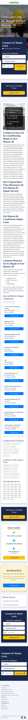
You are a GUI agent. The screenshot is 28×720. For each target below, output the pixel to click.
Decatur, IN (6, 452)
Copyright (22, 715)
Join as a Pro (14, 585)
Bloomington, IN (7, 465)
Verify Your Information (9, 302)
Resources (4, 687)
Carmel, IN (15, 465)
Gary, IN (14, 471)
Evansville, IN (7, 468)
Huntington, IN (14, 452)
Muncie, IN (6, 477)
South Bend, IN (14, 477)
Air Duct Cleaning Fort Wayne (10, 605)
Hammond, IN (7, 474)
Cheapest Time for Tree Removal (10, 695)
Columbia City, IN (8, 449)
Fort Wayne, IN (7, 471)
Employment (4, 707)
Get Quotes (20, 66)
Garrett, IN (12, 446)
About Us (3, 705)
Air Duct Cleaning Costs (7, 691)
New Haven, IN (7, 443)
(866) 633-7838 (14, 93)
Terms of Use (16, 715)
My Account (4, 701)
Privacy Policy (10, 715)
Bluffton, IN (6, 455)
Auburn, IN (16, 449)
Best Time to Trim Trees (7, 693)
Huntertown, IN (16, 443)
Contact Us (4, 709)
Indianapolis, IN (15, 474)
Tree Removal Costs (6, 689)
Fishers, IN (14, 468)
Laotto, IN (6, 446)
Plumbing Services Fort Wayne (11, 601)
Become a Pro (5, 699)
